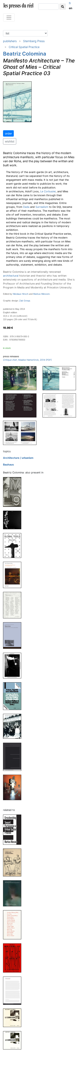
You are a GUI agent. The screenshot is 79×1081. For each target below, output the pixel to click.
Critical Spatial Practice (24, 47)
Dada (26, 206)
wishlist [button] (9, 141)
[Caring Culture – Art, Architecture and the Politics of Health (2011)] (14, 696)
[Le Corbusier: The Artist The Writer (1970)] (14, 1017)
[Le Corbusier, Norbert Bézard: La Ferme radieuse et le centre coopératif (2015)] (14, 862)
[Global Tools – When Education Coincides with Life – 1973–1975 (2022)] (14, 545)
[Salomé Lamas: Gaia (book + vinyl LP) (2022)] (14, 519)
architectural (10, 275)
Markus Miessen (41, 294)
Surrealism (41, 206)
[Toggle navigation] (9, 17)
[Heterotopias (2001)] (14, 787)
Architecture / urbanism (18, 457)
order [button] (8, 133)
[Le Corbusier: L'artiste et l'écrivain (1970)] (14, 1040)
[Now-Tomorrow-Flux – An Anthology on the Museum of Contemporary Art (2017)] (14, 574)
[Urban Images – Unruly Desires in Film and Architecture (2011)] (14, 665)
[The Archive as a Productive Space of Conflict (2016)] (14, 605)
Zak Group (24, 300)
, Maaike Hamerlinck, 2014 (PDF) (27, 359)
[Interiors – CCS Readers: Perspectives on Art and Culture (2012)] (14, 635)
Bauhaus (8, 464)
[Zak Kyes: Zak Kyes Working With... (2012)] (14, 924)
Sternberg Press (34, 41)
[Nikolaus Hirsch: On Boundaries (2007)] (14, 990)
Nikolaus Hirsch (20, 294)
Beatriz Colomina (24, 53)
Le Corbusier (48, 191)
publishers (10, 41)
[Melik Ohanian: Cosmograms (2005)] (14, 756)
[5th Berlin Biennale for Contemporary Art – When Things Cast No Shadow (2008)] (14, 726)
